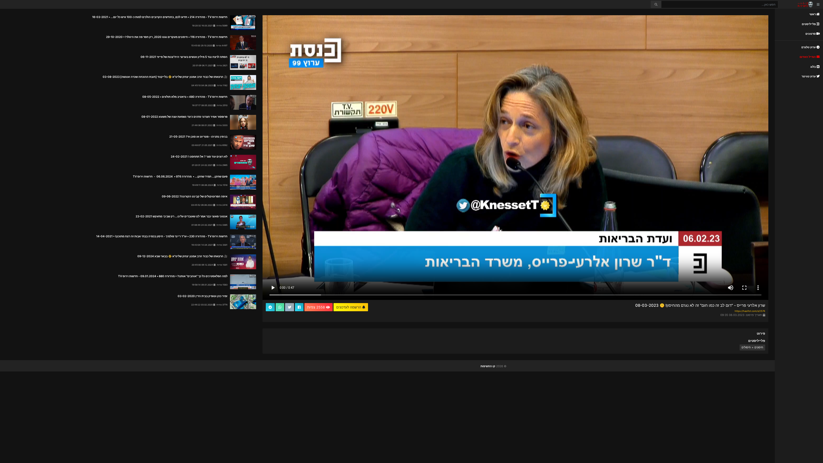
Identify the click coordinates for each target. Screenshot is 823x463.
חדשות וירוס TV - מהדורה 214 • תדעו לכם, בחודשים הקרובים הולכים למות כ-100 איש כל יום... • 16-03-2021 (159, 17)
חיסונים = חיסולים (752, 347)
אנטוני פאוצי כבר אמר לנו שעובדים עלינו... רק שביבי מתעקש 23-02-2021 (181, 216)
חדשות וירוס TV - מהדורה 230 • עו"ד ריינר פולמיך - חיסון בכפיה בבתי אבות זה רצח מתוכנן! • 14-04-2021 (161, 236)
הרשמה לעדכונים (349, 307)
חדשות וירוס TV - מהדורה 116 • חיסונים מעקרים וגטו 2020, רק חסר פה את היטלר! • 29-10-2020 (166, 37)
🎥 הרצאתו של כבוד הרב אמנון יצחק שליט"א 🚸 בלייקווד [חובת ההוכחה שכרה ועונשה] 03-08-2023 (165, 76)
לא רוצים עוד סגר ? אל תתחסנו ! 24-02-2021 (199, 156)
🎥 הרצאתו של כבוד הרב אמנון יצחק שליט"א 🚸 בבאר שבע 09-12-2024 (182, 256)
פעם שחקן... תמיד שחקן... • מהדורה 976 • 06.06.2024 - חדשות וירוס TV (179, 176)
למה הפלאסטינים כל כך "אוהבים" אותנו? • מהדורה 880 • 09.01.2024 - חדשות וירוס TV (172, 276)
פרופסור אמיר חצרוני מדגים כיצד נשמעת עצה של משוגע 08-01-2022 (184, 116)
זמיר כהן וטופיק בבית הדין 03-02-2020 (202, 296)
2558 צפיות (316, 307)
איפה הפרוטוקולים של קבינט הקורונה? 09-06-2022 (194, 196)
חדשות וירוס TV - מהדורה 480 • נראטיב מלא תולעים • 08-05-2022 (184, 96)
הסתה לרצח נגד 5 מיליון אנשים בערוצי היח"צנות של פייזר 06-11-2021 (184, 57)
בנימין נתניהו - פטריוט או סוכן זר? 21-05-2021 (198, 136)
